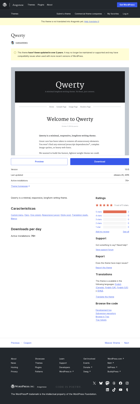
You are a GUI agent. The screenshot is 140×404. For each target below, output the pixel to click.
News (13, 363)
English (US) (122, 287)
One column (35, 215)
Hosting (14, 367)
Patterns (39, 371)
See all (126, 231)
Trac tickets (101, 320)
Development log (103, 310)
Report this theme (104, 267)
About (13, 359)
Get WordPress (127, 5)
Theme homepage (19, 186)
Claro (26, 215)
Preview (39, 161)
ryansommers (22, 42)
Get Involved (89, 359)
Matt (111, 363)
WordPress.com (116, 359)
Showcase (40, 359)
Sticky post (66, 215)
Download (99, 161)
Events (86, 363)
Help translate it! (91, 21)
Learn (61, 359)
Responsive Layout (50, 215)
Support (63, 363)
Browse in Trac (102, 316)
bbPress (112, 367)
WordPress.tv (66, 371)
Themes (14, 14)
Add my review (102, 231)
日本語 (100, 291)
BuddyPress (114, 371)
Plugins (38, 367)
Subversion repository (106, 313)
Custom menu (17, 215)
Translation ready (80, 215)
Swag (87, 371)
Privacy (14, 371)
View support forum (104, 249)
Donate (87, 367)
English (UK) (110, 287)
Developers (64, 367)
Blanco (14, 218)
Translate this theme (105, 297)
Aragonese (41, 387)
